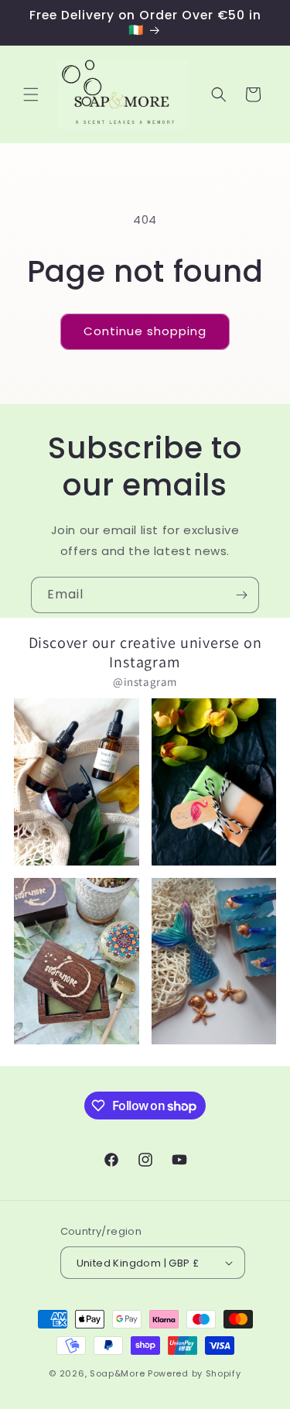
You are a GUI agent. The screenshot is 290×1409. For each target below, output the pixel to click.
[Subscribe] (241, 595)
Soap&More (117, 1373)
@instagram (145, 681)
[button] (31, 94)
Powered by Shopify (194, 1373)
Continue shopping (145, 331)
